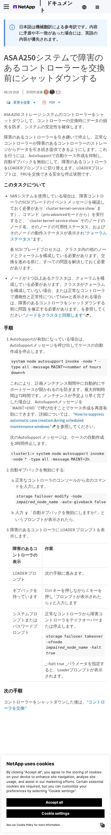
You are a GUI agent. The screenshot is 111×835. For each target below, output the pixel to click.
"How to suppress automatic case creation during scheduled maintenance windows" (57, 420)
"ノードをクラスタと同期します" (54, 315)
